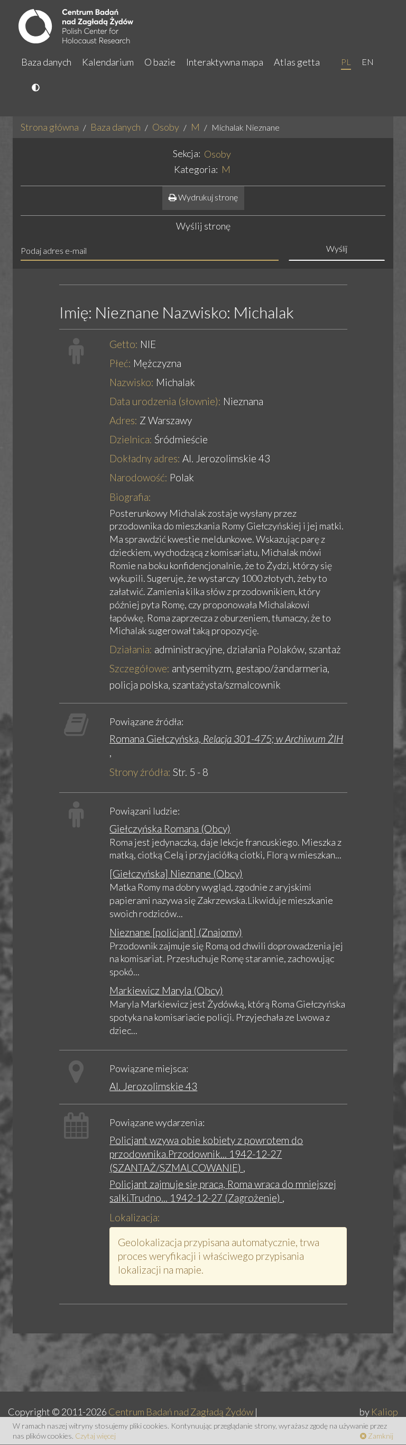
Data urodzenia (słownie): (165, 401)
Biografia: (130, 497)
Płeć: (120, 363)
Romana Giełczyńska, (226, 739)
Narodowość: (138, 477)
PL (346, 62)
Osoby (165, 127)
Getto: (123, 344)
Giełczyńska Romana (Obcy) (169, 828)
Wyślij (336, 248)
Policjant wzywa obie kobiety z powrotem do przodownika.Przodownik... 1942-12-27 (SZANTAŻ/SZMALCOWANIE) (206, 1154)
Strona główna (50, 127)
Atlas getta (297, 62)
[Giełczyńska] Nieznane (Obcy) (176, 873)
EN (368, 62)
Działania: (130, 649)
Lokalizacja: (134, 1217)
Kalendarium (108, 62)
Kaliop (384, 1411)
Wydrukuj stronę (207, 197)
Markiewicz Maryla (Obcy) (166, 990)
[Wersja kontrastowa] (37, 88)
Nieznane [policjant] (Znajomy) (175, 932)
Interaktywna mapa (224, 62)
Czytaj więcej (95, 1435)
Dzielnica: (130, 439)
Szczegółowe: (139, 668)
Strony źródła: (140, 772)
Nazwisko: (131, 382)
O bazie (160, 62)
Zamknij (379, 1435)
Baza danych (46, 62)
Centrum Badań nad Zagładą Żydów (180, 1411)
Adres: (123, 420)
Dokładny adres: (144, 458)
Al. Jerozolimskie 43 (153, 1086)
